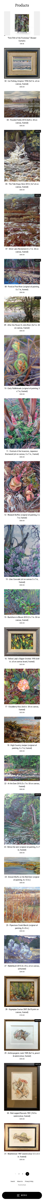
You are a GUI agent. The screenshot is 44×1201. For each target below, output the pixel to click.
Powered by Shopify (22, 1184)
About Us (20, 1181)
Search (13, 1181)
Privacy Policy (29, 1181)
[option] (22, 23)
